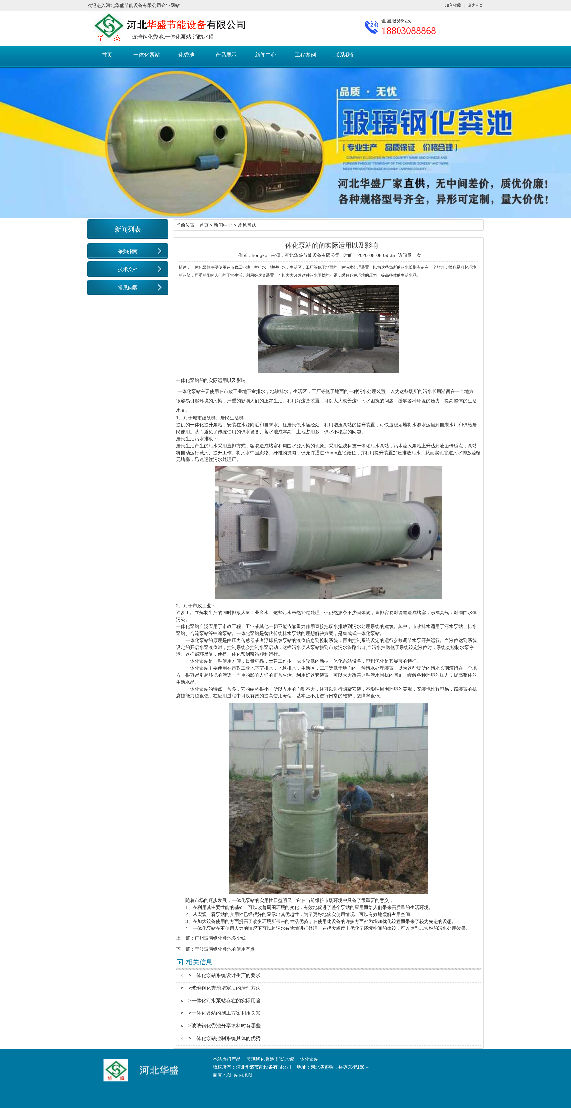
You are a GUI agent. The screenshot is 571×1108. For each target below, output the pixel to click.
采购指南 (128, 251)
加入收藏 (453, 5)
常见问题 (128, 287)
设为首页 (475, 5)
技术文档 (128, 269)
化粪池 (186, 55)
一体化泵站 (146, 55)
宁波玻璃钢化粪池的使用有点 (225, 949)
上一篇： (185, 938)
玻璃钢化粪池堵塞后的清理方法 (226, 988)
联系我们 (345, 55)
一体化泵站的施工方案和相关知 (226, 1013)
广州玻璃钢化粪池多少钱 (220, 938)
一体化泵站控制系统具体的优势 (226, 1038)
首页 (107, 55)
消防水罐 (285, 1059)
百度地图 (222, 1075)
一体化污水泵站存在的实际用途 (226, 1000)
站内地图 (243, 1075)
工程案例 (305, 55)
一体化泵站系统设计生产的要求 (226, 975)
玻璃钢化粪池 (260, 1059)
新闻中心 (265, 55)
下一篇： (185, 949)
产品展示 (226, 55)
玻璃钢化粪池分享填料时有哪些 (226, 1025)
